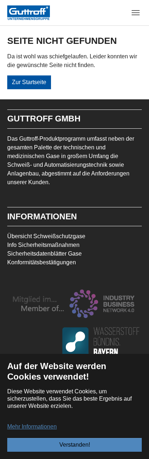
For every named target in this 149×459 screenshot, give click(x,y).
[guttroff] (28, 12)
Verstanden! (74, 445)
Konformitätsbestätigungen (41, 262)
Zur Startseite (29, 82)
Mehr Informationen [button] (32, 426)
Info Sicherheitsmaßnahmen (43, 245)
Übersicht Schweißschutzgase (46, 236)
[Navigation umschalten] (135, 13)
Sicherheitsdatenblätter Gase (44, 254)
